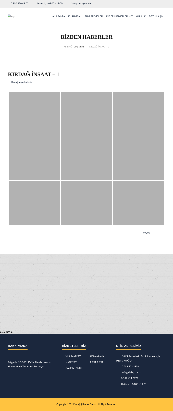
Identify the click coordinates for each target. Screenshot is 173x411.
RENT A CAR (97, 362)
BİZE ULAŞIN (156, 16)
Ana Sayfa (79, 47)
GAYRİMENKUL (74, 368)
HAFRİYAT (71, 362)
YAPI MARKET (73, 356)
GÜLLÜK (141, 16)
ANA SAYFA (58, 16)
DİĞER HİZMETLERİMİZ (119, 16)
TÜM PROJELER (94, 16)
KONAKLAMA (97, 356)
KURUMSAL (74, 16)
